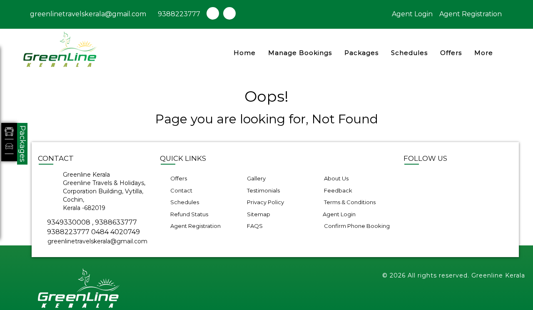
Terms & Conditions (349, 202)
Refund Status (188, 214)
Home (245, 53)
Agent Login (412, 14)
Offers (451, 53)
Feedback (337, 190)
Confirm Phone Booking (356, 225)
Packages (361, 53)
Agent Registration (470, 14)
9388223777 (179, 14)
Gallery (256, 178)
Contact (180, 190)
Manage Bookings (300, 53)
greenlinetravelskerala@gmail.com (87, 14)
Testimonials (263, 190)
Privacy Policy (265, 202)
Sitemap (258, 214)
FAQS (254, 225)
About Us (336, 178)
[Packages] (9, 142)
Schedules (409, 53)
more (483, 53)
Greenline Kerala (498, 275)
